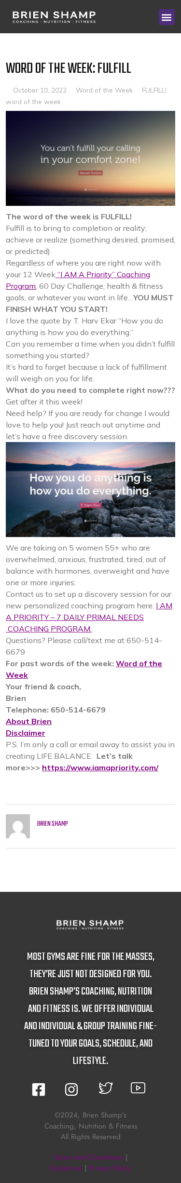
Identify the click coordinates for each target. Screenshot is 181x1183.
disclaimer (66, 1168)
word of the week (33, 101)
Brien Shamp (52, 824)
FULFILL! (154, 90)
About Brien (29, 721)
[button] (167, 17)
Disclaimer (25, 733)
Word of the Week (104, 90)
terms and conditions (88, 1157)
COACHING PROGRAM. (49, 628)
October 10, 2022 (40, 90)
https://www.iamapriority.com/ (100, 767)
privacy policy (110, 1168)
